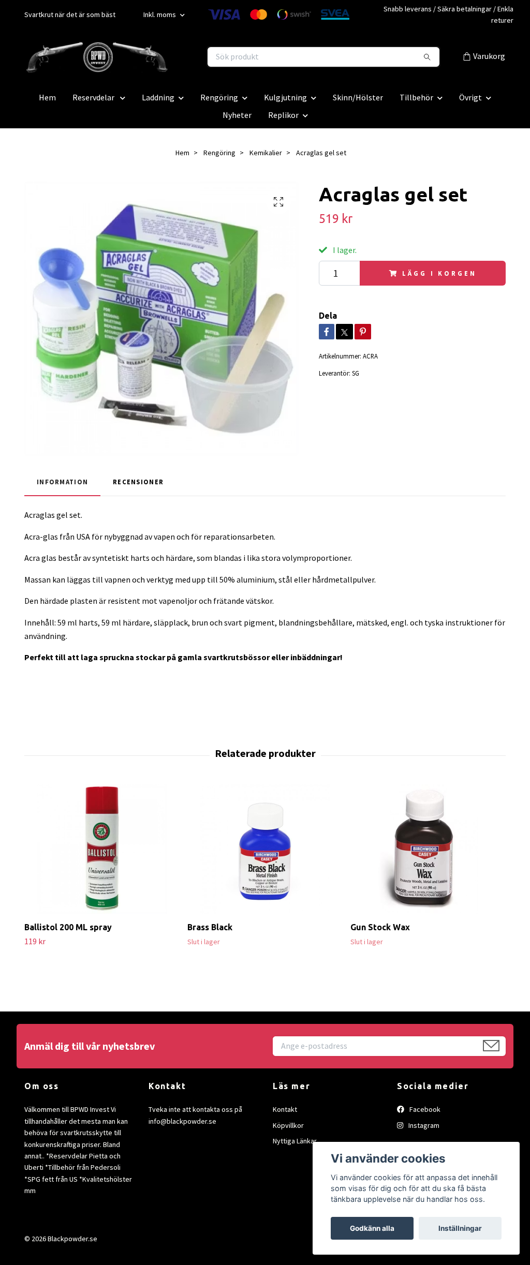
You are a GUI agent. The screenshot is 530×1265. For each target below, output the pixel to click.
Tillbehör (416, 97)
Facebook (424, 1109)
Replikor (283, 115)
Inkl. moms (160, 14)
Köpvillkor (288, 1125)
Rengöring (219, 97)
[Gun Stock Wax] (428, 849)
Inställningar (460, 1228)
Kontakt (285, 1109)
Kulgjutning (285, 97)
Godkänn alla (372, 1228)
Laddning (158, 97)
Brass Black (209, 927)
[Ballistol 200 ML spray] (102, 849)
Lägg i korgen (439, 273)
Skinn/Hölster (358, 97)
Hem (47, 97)
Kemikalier (265, 152)
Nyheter (237, 115)
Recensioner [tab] (138, 482)
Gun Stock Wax (380, 927)
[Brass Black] (265, 849)
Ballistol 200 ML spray (68, 927)
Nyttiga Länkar (295, 1140)
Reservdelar (94, 97)
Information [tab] (62, 482)
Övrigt (470, 97)
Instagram (423, 1125)
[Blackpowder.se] (145, 57)
